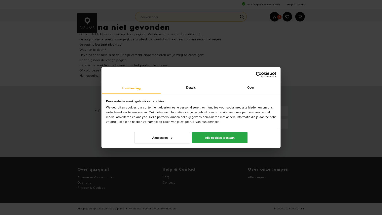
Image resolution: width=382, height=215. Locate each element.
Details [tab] (191, 87)
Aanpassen (160, 137)
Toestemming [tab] (131, 88)
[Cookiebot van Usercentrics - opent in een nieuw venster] (258, 74)
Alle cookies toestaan (220, 137)
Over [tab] (250, 87)
